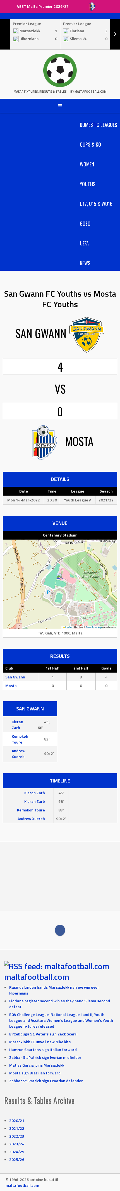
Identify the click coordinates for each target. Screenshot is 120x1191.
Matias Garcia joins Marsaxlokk (36, 1065)
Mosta (11, 685)
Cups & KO (90, 144)
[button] (60, 578)
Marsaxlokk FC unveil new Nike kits (40, 1042)
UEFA (84, 243)
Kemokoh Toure (20, 739)
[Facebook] (60, 930)
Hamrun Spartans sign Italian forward (43, 1049)
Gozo (85, 223)
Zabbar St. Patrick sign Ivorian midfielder (45, 1057)
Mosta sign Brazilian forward (35, 1073)
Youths (87, 184)
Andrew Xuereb (18, 753)
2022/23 (16, 1136)
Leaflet (68, 627)
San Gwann (15, 677)
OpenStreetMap (94, 627)
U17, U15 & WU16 (96, 203)
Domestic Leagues (98, 124)
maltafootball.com (36, 976)
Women (87, 164)
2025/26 (16, 1159)
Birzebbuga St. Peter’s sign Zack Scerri (43, 1034)
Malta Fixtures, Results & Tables (40, 91)
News (85, 263)
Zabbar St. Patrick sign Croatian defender (46, 1081)
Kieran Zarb (17, 724)
